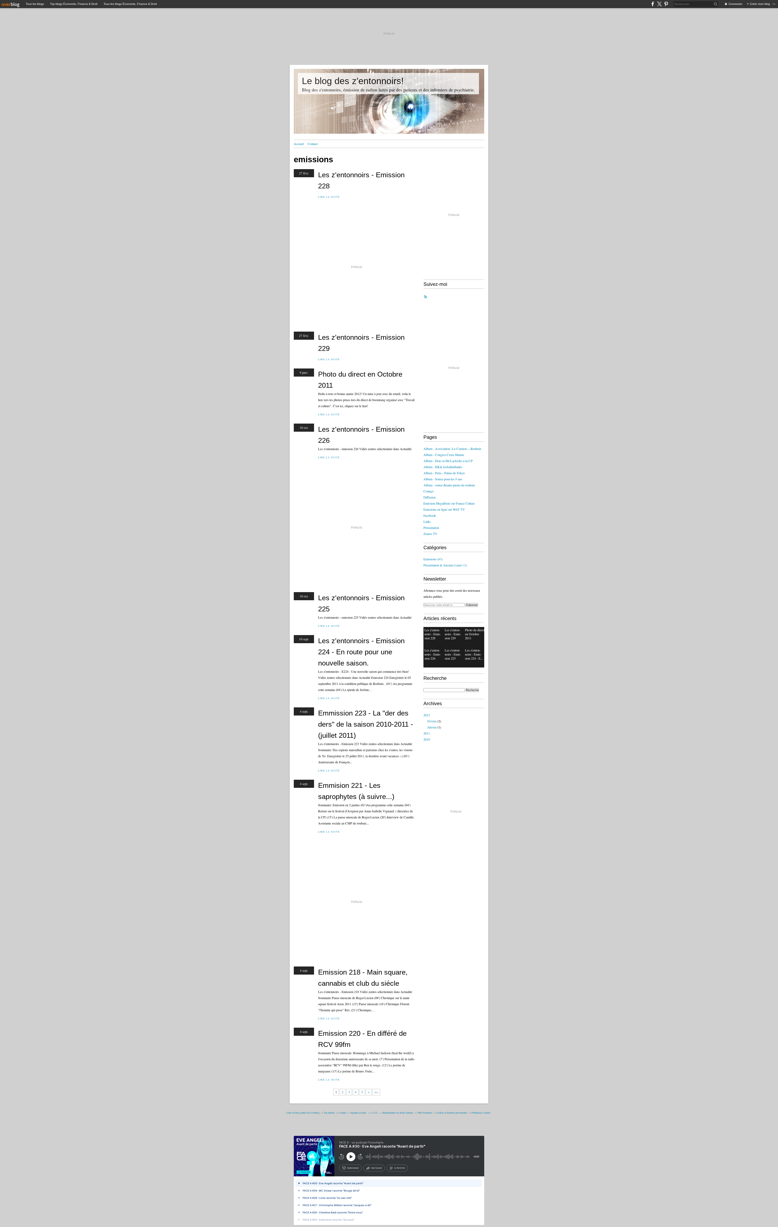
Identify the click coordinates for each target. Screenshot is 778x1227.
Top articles (329, 1112)
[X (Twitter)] (659, 4)
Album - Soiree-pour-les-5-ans (442, 479)
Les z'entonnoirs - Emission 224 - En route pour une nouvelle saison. (361, 652)
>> (376, 1092)
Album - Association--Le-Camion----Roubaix (452, 448)
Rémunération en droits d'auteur (398, 1112)
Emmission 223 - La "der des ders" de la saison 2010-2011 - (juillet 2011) (365, 724)
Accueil (299, 144)
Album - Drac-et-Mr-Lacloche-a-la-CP (448, 461)
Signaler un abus (359, 1112)
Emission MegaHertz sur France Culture (449, 503)
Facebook (429, 515)
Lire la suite (329, 196)
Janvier (432, 727)
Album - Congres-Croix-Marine (443, 455)
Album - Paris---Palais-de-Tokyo (444, 473)
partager (376, 1168)
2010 (426, 739)
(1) (445, 565)
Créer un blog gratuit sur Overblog (303, 1112)
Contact (313, 144)
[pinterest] (666, 4)
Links (427, 521)
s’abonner (353, 1168)
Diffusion (429, 497)
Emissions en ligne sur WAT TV (444, 509)
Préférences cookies (481, 1112)
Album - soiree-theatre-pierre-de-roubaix (449, 485)
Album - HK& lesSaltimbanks (442, 467)
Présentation (431, 527)
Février (432, 721)
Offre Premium (424, 1112)
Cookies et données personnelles (451, 1112)
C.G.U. (374, 1112)
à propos (399, 1168)
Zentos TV (430, 534)
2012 (426, 715)
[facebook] (652, 4)
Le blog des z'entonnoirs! (353, 81)
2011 (426, 733)
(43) (432, 559)
